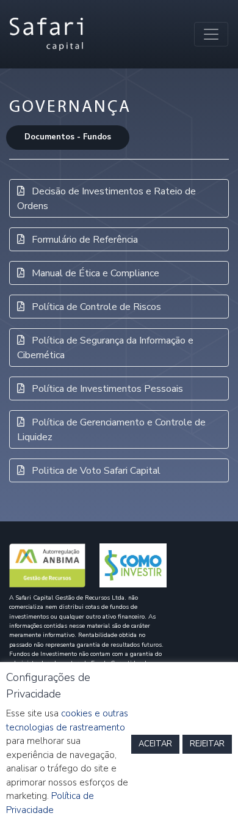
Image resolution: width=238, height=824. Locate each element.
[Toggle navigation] (211, 34)
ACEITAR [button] (155, 743)
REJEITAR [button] (207, 743)
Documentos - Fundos (67, 136)
